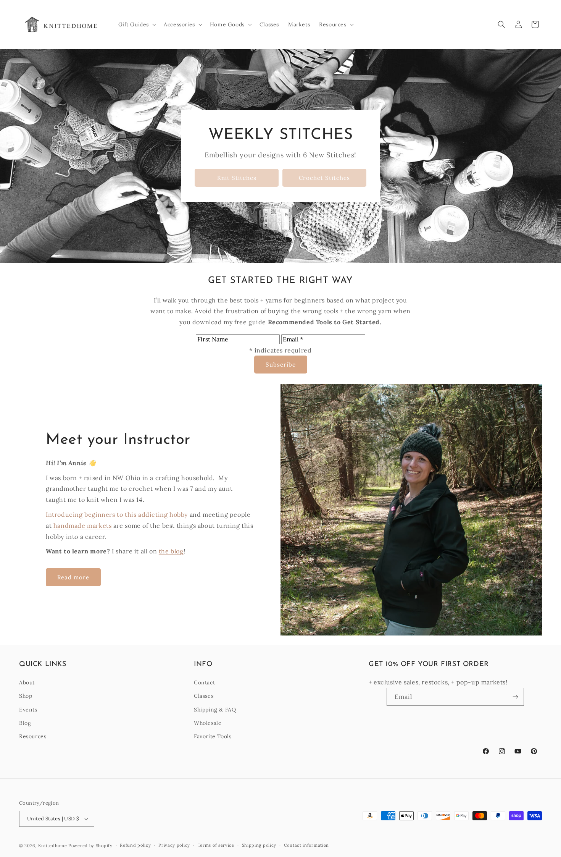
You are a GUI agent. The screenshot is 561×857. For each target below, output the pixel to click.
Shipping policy (259, 845)
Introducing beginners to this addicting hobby (117, 514)
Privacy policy (174, 845)
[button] (137, 24)
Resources (32, 736)
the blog (171, 551)
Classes (203, 695)
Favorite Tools (212, 736)
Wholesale (207, 723)
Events (28, 709)
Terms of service (216, 845)
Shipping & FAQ (215, 709)
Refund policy (135, 845)
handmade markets (82, 525)
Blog (25, 723)
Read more (73, 577)
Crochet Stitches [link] (324, 177)
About (27, 682)
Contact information (306, 845)
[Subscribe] (515, 697)
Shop (25, 695)
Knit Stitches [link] (236, 177)
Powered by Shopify (90, 845)
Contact (204, 682)
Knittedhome (52, 845)
